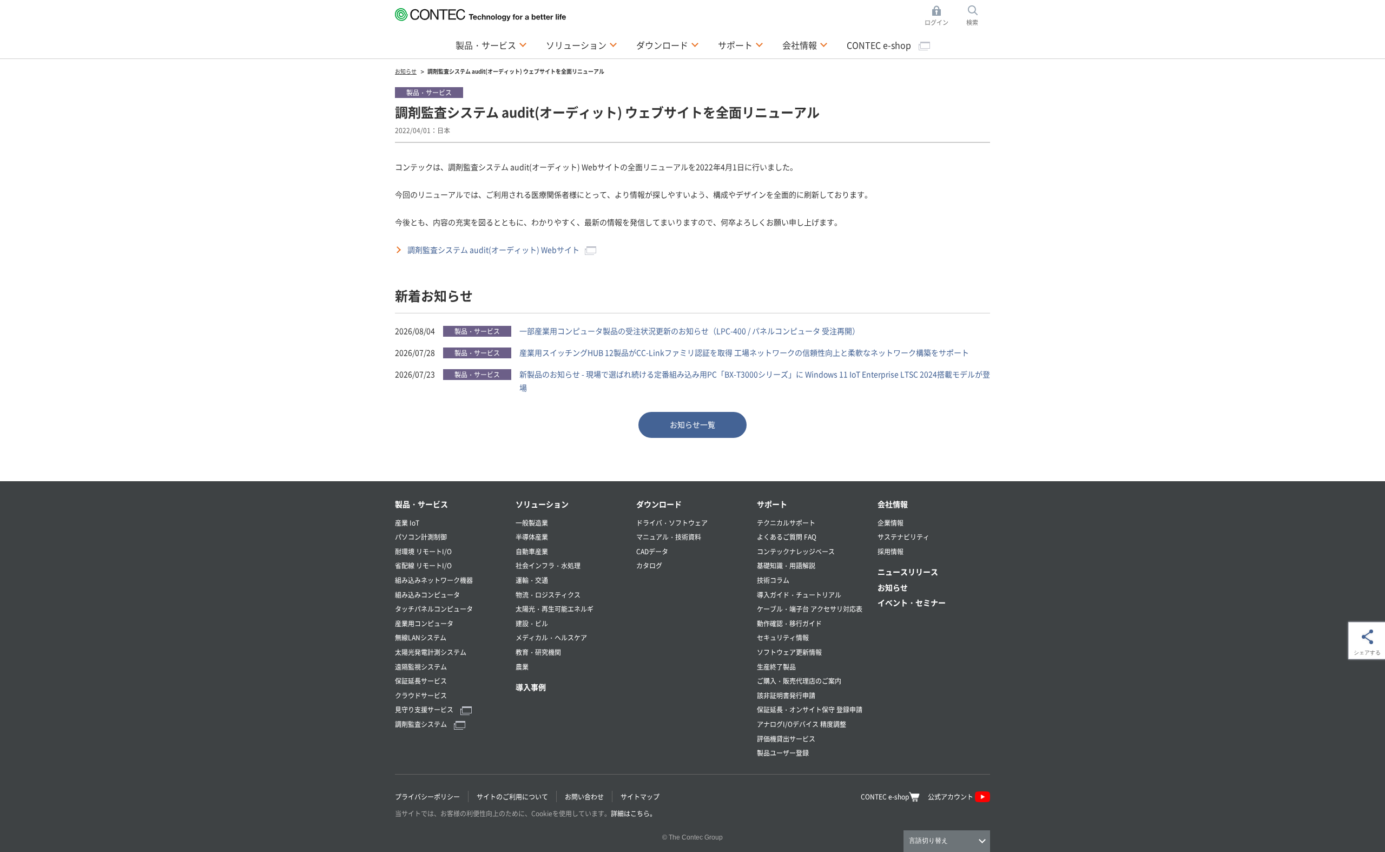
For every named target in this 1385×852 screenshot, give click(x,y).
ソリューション (542, 504)
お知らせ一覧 (692, 424)
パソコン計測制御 (421, 536)
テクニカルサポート (786, 522)
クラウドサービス (421, 695)
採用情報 (890, 551)
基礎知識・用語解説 (786, 565)
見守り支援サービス (425, 709)
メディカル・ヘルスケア (551, 637)
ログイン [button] (939, 16)
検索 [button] (978, 16)
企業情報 (890, 522)
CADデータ (652, 551)
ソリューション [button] (581, 44)
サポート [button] (740, 44)
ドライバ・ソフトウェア (672, 522)
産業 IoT (407, 522)
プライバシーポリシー (427, 796)
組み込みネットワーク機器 (434, 580)
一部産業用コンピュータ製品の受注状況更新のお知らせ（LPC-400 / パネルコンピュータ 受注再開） (689, 330)
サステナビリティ (903, 536)
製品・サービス (421, 504)
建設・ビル (532, 623)
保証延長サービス (421, 680)
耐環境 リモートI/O (423, 551)
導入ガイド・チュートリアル (799, 594)
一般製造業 (532, 522)
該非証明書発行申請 (786, 695)
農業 (522, 666)
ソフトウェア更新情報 (789, 652)
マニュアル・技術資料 (668, 536)
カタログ (649, 565)
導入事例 (531, 686)
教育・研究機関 (538, 652)
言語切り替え (928, 840)
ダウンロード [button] (667, 44)
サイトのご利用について (512, 796)
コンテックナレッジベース (796, 551)
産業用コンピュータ (424, 623)
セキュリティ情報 (783, 637)
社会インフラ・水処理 (548, 565)
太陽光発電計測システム (430, 652)
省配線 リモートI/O (423, 565)
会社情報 (893, 504)
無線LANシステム (420, 637)
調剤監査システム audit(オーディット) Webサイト (493, 249)
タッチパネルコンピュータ (434, 608)
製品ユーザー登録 (783, 752)
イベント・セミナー (912, 602)
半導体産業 (532, 536)
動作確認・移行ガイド (789, 623)
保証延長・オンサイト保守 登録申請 (809, 709)
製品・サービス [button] (491, 44)
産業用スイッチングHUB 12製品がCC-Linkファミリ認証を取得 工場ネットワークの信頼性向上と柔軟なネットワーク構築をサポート (744, 352)
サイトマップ (640, 796)
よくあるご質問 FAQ (786, 536)
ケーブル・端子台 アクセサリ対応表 (809, 608)
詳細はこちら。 (633, 813)
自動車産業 (532, 551)
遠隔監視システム (421, 666)
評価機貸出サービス (786, 738)
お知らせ (893, 587)
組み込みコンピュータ (427, 594)
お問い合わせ (584, 796)
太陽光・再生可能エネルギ (554, 608)
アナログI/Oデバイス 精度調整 (801, 724)
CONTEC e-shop (880, 44)
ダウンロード (659, 504)
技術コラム (773, 580)
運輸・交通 (532, 580)
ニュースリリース (908, 571)
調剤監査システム (422, 724)
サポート (772, 504)
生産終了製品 (776, 666)
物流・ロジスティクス (548, 594)
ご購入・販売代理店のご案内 (799, 680)
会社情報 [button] (805, 44)
